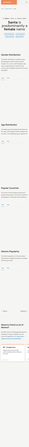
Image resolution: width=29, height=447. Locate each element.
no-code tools (18, 336)
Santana (23, 311)
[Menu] (26, 2)
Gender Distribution (9, 34)
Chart (2, 78)
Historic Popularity (20, 34)
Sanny (5, 311)
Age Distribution (20, 36)
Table (8, 78)
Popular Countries (10, 36)
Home (2, 8)
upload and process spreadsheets (11, 338)
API (11, 336)
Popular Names (8, 8)
